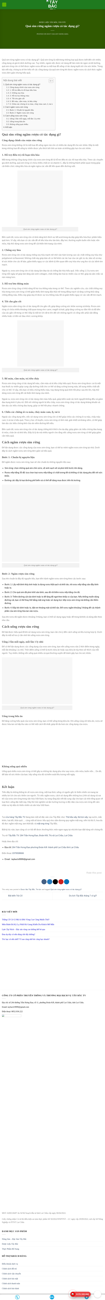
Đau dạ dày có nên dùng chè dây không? (18, 934)
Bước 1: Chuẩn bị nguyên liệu (22, 110)
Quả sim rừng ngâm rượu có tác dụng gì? (22, 84)
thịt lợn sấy (83, 817)
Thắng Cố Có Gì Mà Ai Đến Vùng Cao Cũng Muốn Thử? (25, 919)
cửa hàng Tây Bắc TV (15, 817)
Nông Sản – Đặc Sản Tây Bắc (14, 1239)
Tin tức (62, 22)
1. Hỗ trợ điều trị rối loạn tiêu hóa (23, 90)
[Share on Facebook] (44, 881)
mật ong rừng (43, 824)
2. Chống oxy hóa (17, 93)
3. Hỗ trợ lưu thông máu (19, 96)
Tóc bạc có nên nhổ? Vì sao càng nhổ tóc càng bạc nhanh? (26, 939)
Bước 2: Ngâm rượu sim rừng (22, 113)
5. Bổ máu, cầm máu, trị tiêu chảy (23, 101)
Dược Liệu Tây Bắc (10, 1244)
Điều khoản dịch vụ (10, 1264)
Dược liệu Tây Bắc (48, 22)
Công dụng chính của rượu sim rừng (24, 87)
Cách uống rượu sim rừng (16, 116)
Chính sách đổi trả (9, 1269)
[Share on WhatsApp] (38, 881)
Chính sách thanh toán (11, 1283)
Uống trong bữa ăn (17, 121)
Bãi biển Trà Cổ (15, 896)
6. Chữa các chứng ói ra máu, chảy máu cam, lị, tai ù (31, 104)
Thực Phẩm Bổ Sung (10, 1249)
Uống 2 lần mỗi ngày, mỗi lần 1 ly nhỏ (25, 119)
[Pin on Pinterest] (61, 881)
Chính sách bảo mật (10, 1279)
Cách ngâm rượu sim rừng (16, 107)
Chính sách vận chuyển (11, 1274)
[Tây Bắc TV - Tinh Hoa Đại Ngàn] (52, 4)
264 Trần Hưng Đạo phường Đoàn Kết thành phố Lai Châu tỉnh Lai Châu (45, 847)
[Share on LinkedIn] (66, 881)
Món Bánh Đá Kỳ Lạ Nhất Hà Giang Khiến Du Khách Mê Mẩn (28, 924)
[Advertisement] (52, 746)
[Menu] (4, 5)
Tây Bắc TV (13, 835)
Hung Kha (63, 34)
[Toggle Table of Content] (50, 81)
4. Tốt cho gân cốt (17, 99)
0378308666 (18, 853)
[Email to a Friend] (55, 881)
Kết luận (8, 127)
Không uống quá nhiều (19, 124)
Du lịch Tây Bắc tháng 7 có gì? (83, 896)
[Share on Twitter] (49, 881)
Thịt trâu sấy (71, 817)
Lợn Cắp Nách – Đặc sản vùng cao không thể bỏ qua (23, 929)
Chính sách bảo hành (10, 1288)
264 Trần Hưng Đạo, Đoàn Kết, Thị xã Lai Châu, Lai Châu (46, 835)
